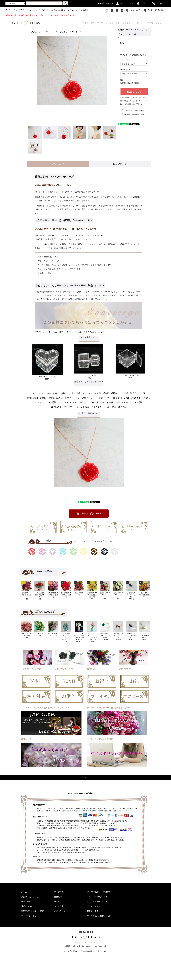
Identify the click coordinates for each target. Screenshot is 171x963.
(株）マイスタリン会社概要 (98, 892)
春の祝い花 (93, 402)
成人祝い (122, 407)
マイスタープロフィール (97, 897)
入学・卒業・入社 (77, 393)
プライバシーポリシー (30, 916)
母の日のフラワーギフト (62, 407)
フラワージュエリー (61, 32)
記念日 (133, 393)
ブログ (149, 10)
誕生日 (97, 393)
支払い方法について (29, 897)
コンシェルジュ (135, 10)
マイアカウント (126, 3)
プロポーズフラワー (95, 906)
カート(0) (159, 3)
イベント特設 (50, 402)
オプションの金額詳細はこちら (133, 55)
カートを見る (59, 906)
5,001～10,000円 (132, 398)
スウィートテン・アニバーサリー (81, 398)
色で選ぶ (146, 398)
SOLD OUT (134, 91)
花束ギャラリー (93, 911)
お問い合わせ (107, 3)
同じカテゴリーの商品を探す (133, 115)
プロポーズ (104, 398)
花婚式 (51, 398)
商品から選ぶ (59, 10)
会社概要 (161, 10)
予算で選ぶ (116, 398)
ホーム (24, 892)
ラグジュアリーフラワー (16, 10)
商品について (58, 164)
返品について (125, 80)
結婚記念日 (32, 398)
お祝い (56, 393)
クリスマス (96, 407)
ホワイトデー (121, 402)
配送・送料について (29, 901)
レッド (38, 402)
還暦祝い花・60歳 (119, 393)
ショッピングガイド (40, 10)
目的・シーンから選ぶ (79, 10)
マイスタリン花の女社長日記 (99, 916)
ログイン (144, 3)
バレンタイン (64, 402)
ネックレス (76, 32)
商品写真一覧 (120, 164)
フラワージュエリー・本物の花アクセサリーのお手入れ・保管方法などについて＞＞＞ (71, 332)
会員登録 (58, 897)
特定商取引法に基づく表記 (129, 83)
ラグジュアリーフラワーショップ (86, 942)
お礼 (90, 393)
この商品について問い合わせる (134, 111)
